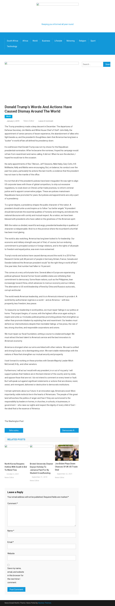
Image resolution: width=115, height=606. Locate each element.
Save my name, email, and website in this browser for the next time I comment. (15, 575)
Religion (82, 41)
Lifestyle (58, 41)
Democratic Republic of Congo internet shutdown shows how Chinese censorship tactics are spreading (70, 430)
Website (11, 553)
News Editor (29, 121)
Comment (12, 503)
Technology (12, 46)
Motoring (71, 41)
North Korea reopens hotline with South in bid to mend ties (16, 467)
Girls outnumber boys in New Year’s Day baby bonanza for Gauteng (16, 430)
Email (10, 542)
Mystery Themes (44, 603)
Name (10, 531)
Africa (25, 41)
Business (46, 41)
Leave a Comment (45, 121)
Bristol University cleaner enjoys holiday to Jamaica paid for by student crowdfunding (41, 468)
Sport (93, 41)
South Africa (12, 41)
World (35, 41)
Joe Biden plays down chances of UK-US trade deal (66, 467)
